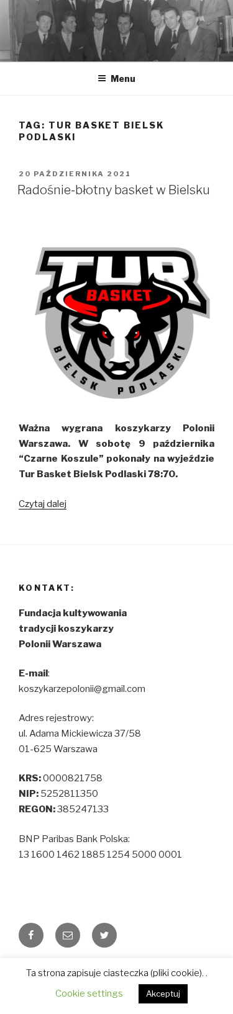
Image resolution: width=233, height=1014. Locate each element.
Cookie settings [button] (89, 993)
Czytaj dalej (42, 503)
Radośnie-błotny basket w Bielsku (113, 189)
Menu (123, 78)
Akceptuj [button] (163, 993)
